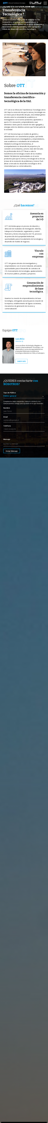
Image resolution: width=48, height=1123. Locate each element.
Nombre (6, 408)
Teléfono (7, 426)
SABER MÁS (21, 361)
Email (5, 417)
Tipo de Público (9, 392)
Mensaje (6, 439)
